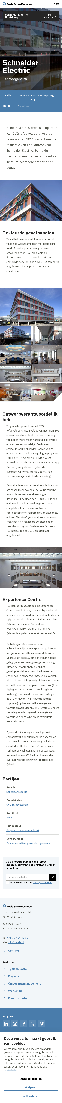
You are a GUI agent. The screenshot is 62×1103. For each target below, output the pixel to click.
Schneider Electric (16, 791)
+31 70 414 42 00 (17, 937)
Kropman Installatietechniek (22, 830)
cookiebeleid (11, 1070)
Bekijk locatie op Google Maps (43, 97)
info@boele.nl (16, 942)
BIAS (9, 817)
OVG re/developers (17, 804)
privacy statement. (42, 882)
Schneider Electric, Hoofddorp (16, 16)
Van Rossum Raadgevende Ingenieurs (28, 843)
